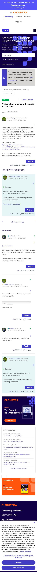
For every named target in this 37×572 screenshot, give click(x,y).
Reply (30, 161)
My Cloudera (7, 519)
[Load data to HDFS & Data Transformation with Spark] (2, 222)
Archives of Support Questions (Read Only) (16, 89)
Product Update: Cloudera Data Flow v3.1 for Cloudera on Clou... (16, 463)
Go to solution (27, 100)
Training (19, 16)
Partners (27, 16)
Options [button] (6, 93)
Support (18, 21)
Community (8, 16)
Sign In (6, 30)
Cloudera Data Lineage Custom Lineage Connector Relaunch (18, 448)
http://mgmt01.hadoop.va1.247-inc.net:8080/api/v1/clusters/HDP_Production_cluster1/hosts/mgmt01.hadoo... (18, 147)
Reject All (18, 562)
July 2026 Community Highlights (12, 436)
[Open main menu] (34, 30)
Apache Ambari (12, 111)
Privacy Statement (25, 551)
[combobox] (18, 59)
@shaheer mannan (7, 246)
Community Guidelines (12, 510)
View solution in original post (11, 204)
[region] (18, 546)
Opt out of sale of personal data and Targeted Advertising (18, 556)
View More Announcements (19, 468)
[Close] (34, 523)
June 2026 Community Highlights (13, 441)
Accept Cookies (18, 568)
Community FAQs (9, 515)
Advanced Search (8, 64)
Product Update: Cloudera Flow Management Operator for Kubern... (16, 455)
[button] (34, 124)
